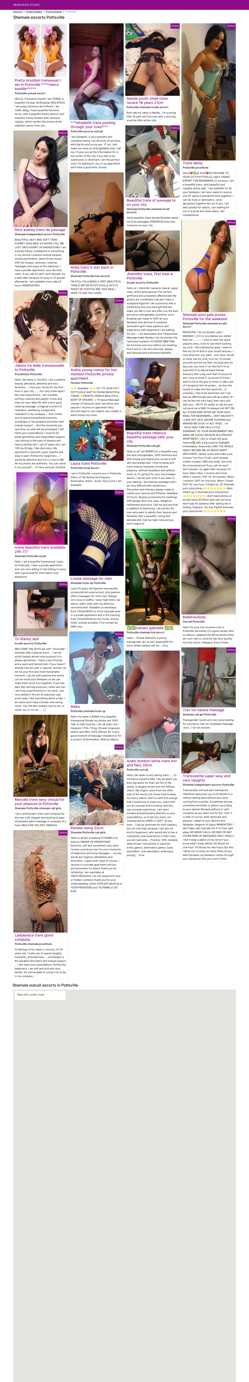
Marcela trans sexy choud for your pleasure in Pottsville (39, 801)
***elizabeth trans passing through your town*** (93, 124)
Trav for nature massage (203, 710)
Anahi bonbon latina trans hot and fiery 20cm (152, 763)
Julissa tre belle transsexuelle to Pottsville (39, 367)
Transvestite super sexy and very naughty (206, 778)
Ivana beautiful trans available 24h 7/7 (40, 549)
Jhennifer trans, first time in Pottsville (150, 276)
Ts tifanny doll (26, 639)
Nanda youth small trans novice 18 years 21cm (147, 100)
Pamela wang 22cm (87, 828)
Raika (75, 706)
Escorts (17, 11)
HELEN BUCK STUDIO (26, 4)
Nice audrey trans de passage (40, 230)
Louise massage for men (91, 578)
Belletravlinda (194, 617)
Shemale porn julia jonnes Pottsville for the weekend (205, 317)
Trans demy (193, 163)
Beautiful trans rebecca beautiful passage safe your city (150, 437)
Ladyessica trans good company (34, 937)
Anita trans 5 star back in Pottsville (92, 269)
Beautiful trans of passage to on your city (151, 202)
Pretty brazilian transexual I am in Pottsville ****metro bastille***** (38, 84)
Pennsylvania (54, 11)
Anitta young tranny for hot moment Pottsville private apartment (94, 374)
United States (34, 11)
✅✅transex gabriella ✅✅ (150, 628)
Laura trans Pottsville (88, 463)
